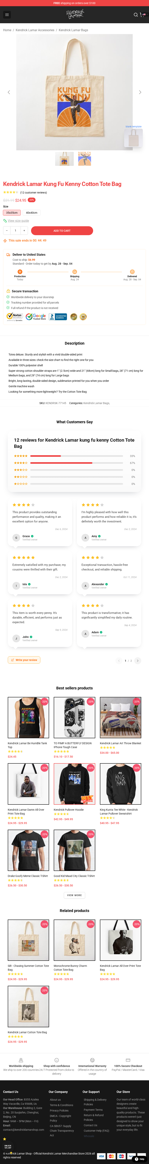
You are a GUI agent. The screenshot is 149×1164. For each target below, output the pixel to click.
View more (74, 895)
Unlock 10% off (7, 1147)
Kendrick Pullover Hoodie (69, 809)
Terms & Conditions (61, 1105)
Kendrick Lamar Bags (73, 30)
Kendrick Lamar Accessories (35, 30)
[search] (135, 14)
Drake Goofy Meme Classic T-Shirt (28, 876)
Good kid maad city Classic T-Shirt (74, 876)
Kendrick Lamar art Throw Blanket (120, 743)
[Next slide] (140, 92)
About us (55, 1099)
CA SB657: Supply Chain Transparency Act (62, 1130)
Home (7, 30)
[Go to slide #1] (64, 159)
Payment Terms (93, 1109)
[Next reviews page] (137, 660)
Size (5, 206)
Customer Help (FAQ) (96, 1130)
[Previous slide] (9, 92)
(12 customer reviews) (33, 192)
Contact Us (90, 1125)
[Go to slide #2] (84, 159)
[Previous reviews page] (118, 660)
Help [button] (142, 1159)
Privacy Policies (59, 1110)
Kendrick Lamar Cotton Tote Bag (27, 1032)
